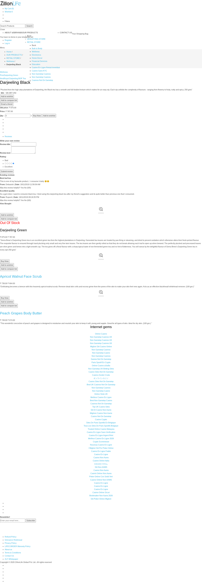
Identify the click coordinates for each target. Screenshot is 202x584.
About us (8, 550)
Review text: (5, 153)
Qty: (2, 116)
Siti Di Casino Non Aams (101, 410)
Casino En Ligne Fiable (101, 451)
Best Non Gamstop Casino (101, 400)
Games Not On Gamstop (101, 359)
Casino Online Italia (101, 461)
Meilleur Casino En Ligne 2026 (101, 439)
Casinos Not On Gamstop (42, 80)
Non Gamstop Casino (101, 353)
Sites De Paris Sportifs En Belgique (101, 423)
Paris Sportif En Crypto (101, 362)
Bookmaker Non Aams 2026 (101, 496)
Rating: (3, 157)
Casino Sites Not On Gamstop (101, 372)
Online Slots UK (101, 394)
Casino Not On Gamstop (101, 416)
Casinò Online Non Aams (101, 473)
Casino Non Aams (101, 458)
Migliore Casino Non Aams (101, 413)
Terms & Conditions (13, 553)
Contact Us (9, 556)
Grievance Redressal (13, 540)
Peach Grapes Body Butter (21, 313)
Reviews (8, 136)
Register (8, 40)
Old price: (4, 108)
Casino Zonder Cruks (101, 375)
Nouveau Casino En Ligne (101, 445)
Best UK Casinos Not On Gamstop (101, 385)
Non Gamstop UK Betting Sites (101, 369)
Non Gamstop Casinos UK (101, 337)
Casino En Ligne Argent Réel (101, 435)
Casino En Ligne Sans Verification (101, 432)
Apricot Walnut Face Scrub (21, 276)
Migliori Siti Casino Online (101, 347)
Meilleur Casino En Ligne (101, 397)
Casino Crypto (101, 419)
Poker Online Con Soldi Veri (101, 477)
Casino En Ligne (101, 454)
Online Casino (101, 334)
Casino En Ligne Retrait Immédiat (46, 68)
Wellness (4, 72)
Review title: (5, 144)
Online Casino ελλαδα (101, 366)
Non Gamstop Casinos (41, 74)
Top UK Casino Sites (101, 407)
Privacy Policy (10, 543)
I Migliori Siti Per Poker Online (101, 448)
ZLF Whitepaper (11, 559)
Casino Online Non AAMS (101, 480)
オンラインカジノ (101, 378)
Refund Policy (10, 537)
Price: (2, 111)
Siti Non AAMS (101, 467)
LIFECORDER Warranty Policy (17, 546)
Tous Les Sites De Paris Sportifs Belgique (101, 426)
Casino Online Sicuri (101, 492)
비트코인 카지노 (101, 464)
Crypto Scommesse (101, 442)
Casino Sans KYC (39, 71)
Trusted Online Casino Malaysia (101, 429)
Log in (7, 43)
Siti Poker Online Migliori (101, 499)
